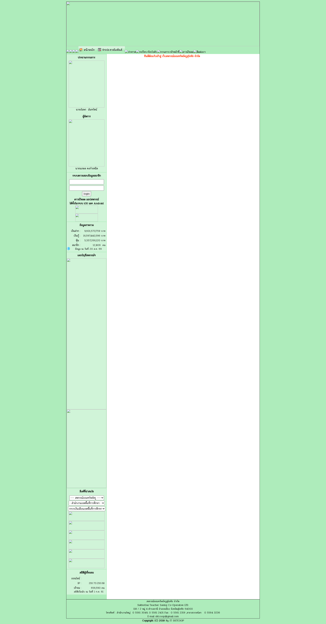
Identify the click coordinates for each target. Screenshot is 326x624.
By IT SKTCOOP (175, 620)
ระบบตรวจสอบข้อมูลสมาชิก (86, 176)
